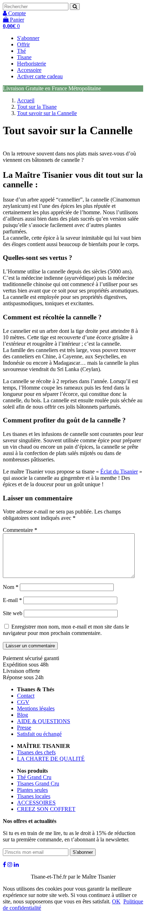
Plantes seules (32, 790)
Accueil (25, 100)
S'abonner (28, 38)
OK (116, 901)
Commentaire (20, 530)
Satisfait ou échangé (39, 734)
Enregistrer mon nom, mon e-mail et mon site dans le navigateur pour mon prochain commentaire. (66, 630)
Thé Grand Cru (34, 777)
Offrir (23, 44)
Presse (24, 728)
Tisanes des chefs (36, 752)
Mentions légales (36, 708)
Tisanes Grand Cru (38, 783)
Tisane (24, 57)
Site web (12, 613)
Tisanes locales (33, 796)
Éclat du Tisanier (119, 472)
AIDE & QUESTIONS (43, 721)
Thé (21, 51)
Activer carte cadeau (40, 76)
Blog (22, 715)
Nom (10, 587)
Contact (25, 696)
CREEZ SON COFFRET (46, 809)
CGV (23, 702)
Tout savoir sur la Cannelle (47, 113)
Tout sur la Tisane (37, 107)
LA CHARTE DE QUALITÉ (51, 759)
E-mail (12, 600)
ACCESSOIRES (36, 803)
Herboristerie (31, 64)
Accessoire (29, 70)
